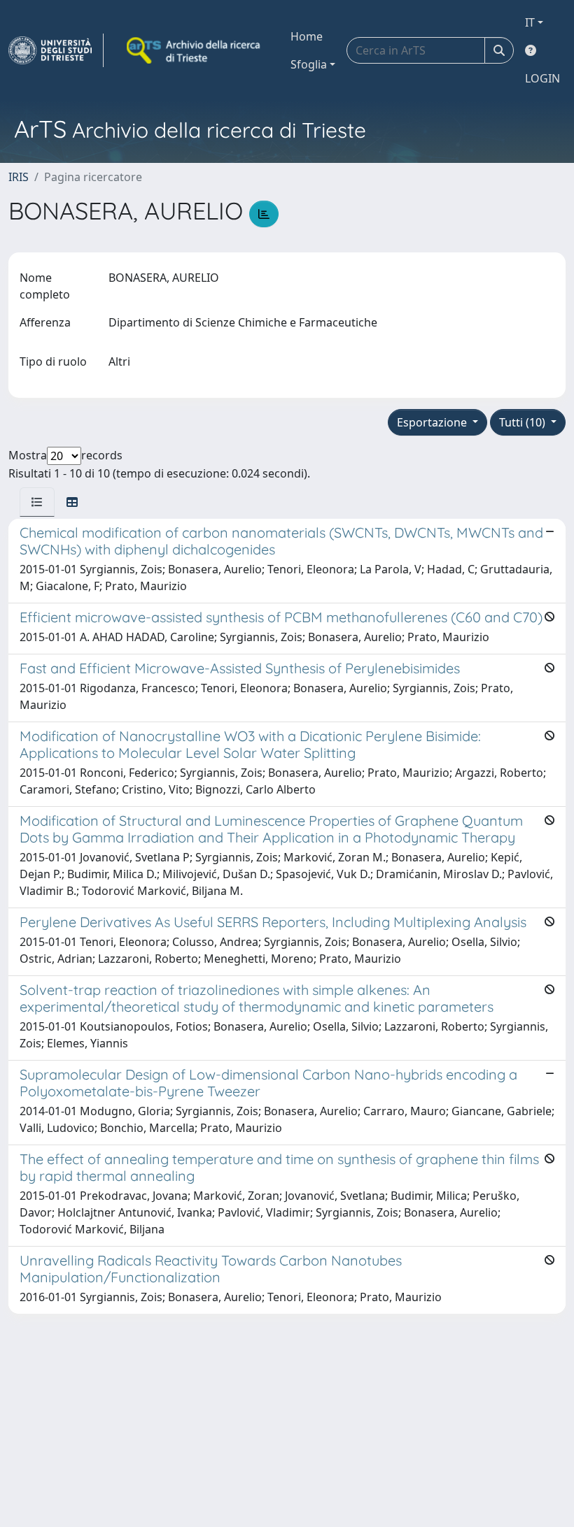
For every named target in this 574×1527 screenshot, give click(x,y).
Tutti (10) (523, 422)
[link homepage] (56, 50)
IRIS (18, 177)
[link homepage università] (194, 50)
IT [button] (530, 22)
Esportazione (433, 422)
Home (306, 36)
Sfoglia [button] (308, 64)
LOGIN (542, 78)
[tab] (37, 502)
